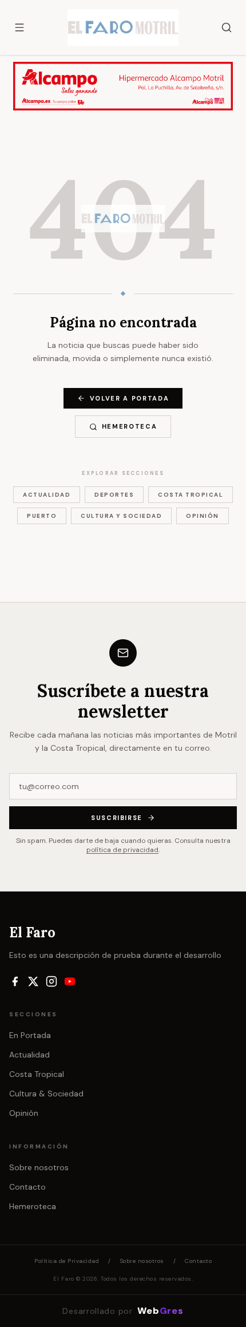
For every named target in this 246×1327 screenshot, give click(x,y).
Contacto (27, 1187)
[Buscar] (226, 27)
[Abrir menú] (19, 27)
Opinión (202, 516)
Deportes (114, 494)
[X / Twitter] (33, 981)
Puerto (42, 516)
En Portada (30, 1035)
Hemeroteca (129, 426)
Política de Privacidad (66, 1261)
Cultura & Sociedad (46, 1093)
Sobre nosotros (39, 1167)
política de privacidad (122, 849)
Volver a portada (129, 398)
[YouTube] (70, 981)
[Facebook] (15, 981)
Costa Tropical (190, 494)
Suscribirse (116, 818)
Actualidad (46, 494)
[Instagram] (51, 981)
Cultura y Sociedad (121, 516)
